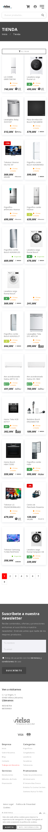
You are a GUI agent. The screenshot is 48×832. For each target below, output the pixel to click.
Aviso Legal (8, 804)
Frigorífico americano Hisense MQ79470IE (12, 209)
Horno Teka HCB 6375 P (11, 420)
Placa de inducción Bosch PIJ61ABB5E (34, 120)
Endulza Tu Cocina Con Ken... (33, 787)
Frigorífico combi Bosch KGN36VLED (12, 251)
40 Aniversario (29, 779)
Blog (4, 757)
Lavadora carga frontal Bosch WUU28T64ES (10, 293)
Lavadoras (27, 757)
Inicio (5, 34)
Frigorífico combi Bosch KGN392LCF (12, 335)
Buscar (43, 15)
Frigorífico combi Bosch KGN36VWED (35, 163)
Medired (20, 814)
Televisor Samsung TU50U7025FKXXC (12, 550)
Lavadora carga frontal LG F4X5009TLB (33, 79)
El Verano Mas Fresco (32, 783)
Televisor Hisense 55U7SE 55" (11, 163)
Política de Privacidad (25, 804)
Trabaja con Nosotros (11, 765)
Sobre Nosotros (8, 752)
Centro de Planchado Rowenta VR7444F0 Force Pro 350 (35, 508)
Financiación (7, 783)
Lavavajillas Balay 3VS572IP (11, 120)
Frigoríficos (27, 748)
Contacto (5, 761)
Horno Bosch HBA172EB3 (9, 463)
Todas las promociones (32, 775)
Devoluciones (7, 775)
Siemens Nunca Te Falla (33, 791)
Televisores (28, 765)
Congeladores (29, 752)
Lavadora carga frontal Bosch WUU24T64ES (33, 252)
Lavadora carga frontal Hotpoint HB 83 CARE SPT (35, 552)
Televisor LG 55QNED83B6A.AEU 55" (12, 507)
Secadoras (27, 761)
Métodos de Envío (9, 779)
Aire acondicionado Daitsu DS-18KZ (35, 377)
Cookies (6, 807)
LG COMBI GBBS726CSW (10, 78)
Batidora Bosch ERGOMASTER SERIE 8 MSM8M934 (35, 421)
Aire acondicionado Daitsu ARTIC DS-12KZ (12, 378)
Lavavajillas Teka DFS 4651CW (34, 335)
